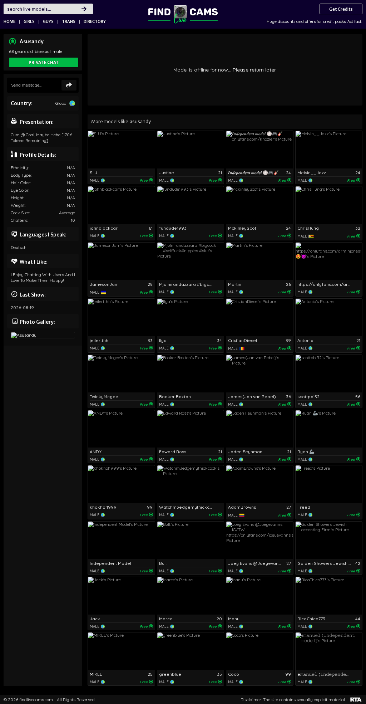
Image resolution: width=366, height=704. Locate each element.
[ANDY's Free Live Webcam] (121, 429)
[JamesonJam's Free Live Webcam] (121, 261)
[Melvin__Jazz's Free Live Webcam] (329, 149)
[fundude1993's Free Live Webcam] (190, 205)
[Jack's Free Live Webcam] (121, 596)
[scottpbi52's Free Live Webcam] (329, 373)
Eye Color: (20, 190)
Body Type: (21, 175)
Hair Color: (21, 182)
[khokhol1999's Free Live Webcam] (121, 484)
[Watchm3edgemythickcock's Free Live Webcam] (190, 484)
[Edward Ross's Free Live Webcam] (190, 429)
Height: (17, 197)
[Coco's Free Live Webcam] (259, 651)
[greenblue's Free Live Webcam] (190, 651)
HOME (9, 21)
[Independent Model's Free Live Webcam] (121, 540)
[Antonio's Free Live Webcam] (329, 317)
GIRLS (29, 21)
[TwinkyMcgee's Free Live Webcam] (121, 373)
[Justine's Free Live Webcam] (190, 149)
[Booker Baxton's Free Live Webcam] (190, 373)
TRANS (68, 21)
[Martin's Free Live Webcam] (259, 261)
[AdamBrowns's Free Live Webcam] (259, 484)
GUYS (48, 21)
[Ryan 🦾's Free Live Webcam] (329, 429)
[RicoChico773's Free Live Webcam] (329, 596)
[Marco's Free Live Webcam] (190, 596)
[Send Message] (68, 85)
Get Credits (341, 9)
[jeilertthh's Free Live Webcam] (121, 317)
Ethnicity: (20, 167)
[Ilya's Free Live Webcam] (190, 317)
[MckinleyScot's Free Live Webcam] (259, 205)
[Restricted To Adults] (355, 699)
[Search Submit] (84, 9)
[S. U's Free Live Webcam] (121, 149)
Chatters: (19, 220)
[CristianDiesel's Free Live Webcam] (259, 317)
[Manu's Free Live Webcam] (259, 596)
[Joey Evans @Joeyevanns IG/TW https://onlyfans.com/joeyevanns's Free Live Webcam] (259, 540)
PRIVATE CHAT (44, 62)
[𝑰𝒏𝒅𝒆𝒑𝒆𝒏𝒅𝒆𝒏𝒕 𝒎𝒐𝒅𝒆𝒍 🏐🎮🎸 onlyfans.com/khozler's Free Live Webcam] (259, 149)
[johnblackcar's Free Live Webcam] (121, 205)
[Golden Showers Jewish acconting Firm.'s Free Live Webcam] (329, 540)
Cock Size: (20, 212)
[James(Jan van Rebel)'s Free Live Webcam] (259, 373)
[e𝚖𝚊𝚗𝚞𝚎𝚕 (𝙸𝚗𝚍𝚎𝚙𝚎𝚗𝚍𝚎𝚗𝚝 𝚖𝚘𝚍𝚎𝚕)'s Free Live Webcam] (329, 651)
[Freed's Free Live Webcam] (329, 484)
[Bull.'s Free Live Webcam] (190, 540)
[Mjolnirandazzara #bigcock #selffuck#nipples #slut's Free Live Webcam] (190, 261)
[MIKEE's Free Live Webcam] (121, 651)
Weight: (18, 205)
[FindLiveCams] (183, 14)
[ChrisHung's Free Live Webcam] (329, 205)
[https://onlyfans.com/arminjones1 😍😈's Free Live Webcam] (329, 261)
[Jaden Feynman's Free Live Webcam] (259, 429)
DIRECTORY (95, 21)
